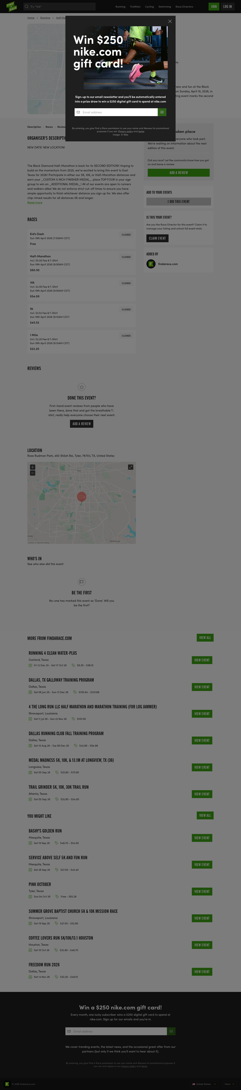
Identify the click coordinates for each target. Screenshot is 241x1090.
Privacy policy (125, 131)
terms (141, 131)
